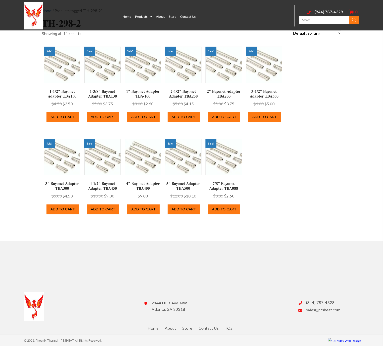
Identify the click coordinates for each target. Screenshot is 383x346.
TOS (229, 328)
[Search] (354, 20)
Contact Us (208, 328)
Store (187, 328)
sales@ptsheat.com (323, 309)
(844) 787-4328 (329, 11)
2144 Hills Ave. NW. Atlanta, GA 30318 (170, 306)
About (170, 328)
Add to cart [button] (62, 117)
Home (153, 328)
